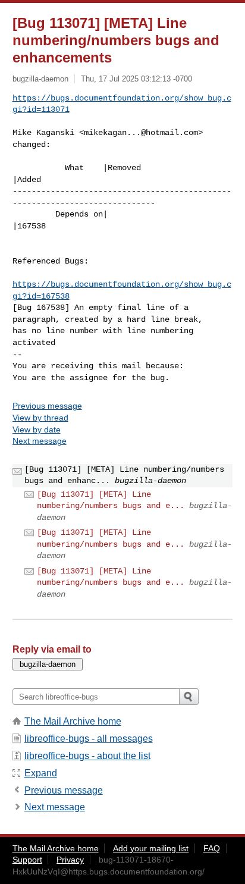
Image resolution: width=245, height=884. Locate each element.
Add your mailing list (151, 848)
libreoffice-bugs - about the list (87, 756)
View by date (36, 429)
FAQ (211, 848)
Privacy (70, 859)
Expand (40, 773)
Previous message (47, 405)
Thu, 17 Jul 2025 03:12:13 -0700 (136, 78)
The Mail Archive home (72, 721)
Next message (39, 441)
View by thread (40, 417)
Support (27, 859)
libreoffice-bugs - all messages (88, 738)
